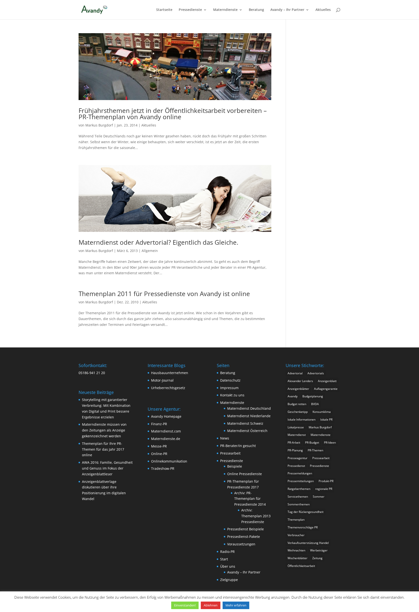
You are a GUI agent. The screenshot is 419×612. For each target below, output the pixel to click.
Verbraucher (296, 535)
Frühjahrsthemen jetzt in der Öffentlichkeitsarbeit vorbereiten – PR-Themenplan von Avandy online (173, 113)
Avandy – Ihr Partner (287, 10)
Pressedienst (296, 466)
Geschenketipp (298, 412)
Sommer (318, 496)
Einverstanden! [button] (185, 605)
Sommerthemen (299, 504)
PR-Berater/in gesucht (238, 445)
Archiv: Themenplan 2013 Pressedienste (256, 516)
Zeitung (317, 558)
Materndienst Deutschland (249, 408)
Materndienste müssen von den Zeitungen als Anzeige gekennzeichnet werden (104, 430)
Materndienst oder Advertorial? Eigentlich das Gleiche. (158, 242)
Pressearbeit (230, 453)
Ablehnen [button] (211, 605)
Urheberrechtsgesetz (168, 387)
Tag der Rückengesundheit (305, 512)
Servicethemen (298, 496)
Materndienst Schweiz (245, 423)
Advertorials (315, 373)
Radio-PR (227, 551)
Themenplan (296, 520)
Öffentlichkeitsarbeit (301, 566)
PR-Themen (315, 450)
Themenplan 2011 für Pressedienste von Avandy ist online (164, 293)
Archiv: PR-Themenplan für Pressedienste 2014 (250, 499)
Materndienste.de (165, 438)
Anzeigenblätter (298, 389)
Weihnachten (296, 550)
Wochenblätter (297, 558)
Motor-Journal (162, 380)
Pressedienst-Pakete (243, 536)
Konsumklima (322, 412)
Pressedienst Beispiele (245, 529)
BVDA (315, 404)
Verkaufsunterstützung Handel (308, 543)
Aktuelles (323, 10)
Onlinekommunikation (169, 461)
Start (224, 559)
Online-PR (159, 453)
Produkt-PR (326, 481)
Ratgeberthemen (299, 489)
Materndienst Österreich (247, 430)
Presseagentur (297, 458)
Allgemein (150, 250)
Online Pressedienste (244, 473)
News (224, 438)
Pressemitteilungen (301, 481)
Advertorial (295, 373)
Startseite (164, 10)
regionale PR (323, 489)
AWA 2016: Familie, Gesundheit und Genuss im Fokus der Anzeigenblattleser (107, 468)
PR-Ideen (330, 442)
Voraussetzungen (241, 544)
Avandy (293, 396)
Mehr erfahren (236, 605)
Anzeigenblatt (327, 381)
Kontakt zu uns (232, 395)
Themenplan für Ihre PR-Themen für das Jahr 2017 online (103, 449)
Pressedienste (190, 10)
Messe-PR (159, 446)
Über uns (227, 566)
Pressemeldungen (300, 473)
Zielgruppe (229, 579)
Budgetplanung (312, 396)
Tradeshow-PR (162, 468)
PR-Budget (312, 442)
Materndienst (297, 435)
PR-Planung (295, 450)
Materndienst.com (166, 431)
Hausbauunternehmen (169, 372)
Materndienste (225, 10)
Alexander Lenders (300, 381)
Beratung (256, 10)
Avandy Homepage (166, 416)
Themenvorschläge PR (303, 527)
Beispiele (234, 466)
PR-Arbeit (294, 442)
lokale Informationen (301, 419)
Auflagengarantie (326, 389)
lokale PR (326, 419)
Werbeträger (319, 550)
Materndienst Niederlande (249, 416)
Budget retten (297, 404)
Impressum (229, 387)
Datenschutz (230, 380)
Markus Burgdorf (99, 125)
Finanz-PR (159, 424)
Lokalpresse (296, 427)
